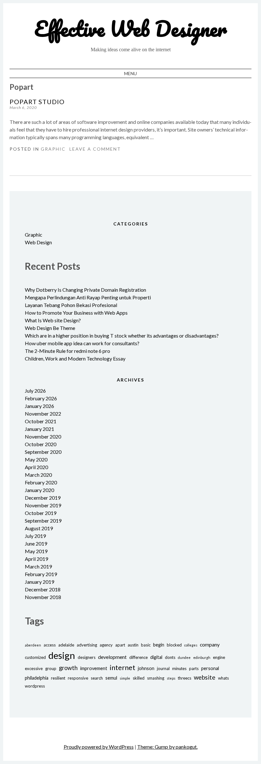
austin (133, 644)
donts (170, 657)
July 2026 (35, 391)
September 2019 (43, 521)
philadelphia (36, 678)
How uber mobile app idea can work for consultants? (82, 343)
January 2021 (39, 429)
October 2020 (40, 444)
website (204, 677)
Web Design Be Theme (50, 328)
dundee (184, 657)
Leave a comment (95, 149)
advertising (87, 644)
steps (171, 678)
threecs (184, 678)
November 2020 (43, 436)
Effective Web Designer (130, 28)
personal (210, 668)
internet (122, 667)
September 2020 (43, 452)
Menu (130, 73)
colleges (190, 645)
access (50, 644)
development (112, 657)
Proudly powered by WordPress (99, 747)
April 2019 (36, 559)
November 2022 (43, 414)
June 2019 (36, 543)
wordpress (35, 686)
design (61, 655)
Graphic (53, 149)
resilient (58, 678)
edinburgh (201, 657)
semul (111, 678)
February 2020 (41, 482)
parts (194, 668)
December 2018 (42, 589)
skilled (139, 678)
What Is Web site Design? (53, 320)
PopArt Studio (37, 101)
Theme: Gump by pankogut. (167, 747)
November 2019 (43, 505)
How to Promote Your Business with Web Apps (76, 313)
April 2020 (36, 467)
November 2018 (43, 597)
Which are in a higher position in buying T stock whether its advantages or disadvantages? (122, 335)
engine (219, 657)
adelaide (66, 644)
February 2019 (41, 574)
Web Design (38, 242)
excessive (34, 668)
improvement (93, 668)
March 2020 (38, 475)
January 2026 (39, 406)
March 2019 (38, 566)
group (50, 668)
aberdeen (33, 645)
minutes (179, 668)
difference (138, 657)
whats (223, 678)
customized (35, 657)
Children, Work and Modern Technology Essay (75, 358)
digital (156, 657)
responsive (78, 678)
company (210, 644)
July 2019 (35, 536)
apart (120, 644)
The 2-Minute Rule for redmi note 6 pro (67, 351)
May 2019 (36, 551)
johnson (146, 668)
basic (146, 644)
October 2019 (40, 513)
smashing (155, 678)
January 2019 (39, 582)
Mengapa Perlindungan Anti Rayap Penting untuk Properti (88, 297)
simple (125, 678)
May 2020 (36, 459)
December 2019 (42, 498)
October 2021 (40, 421)
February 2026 (41, 398)
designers (86, 657)
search (97, 678)
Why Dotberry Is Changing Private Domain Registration (85, 290)
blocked (174, 644)
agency (106, 644)
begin (158, 644)
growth (68, 667)
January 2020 (39, 490)
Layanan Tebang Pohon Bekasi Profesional (71, 305)
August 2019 (39, 528)
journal (163, 668)
